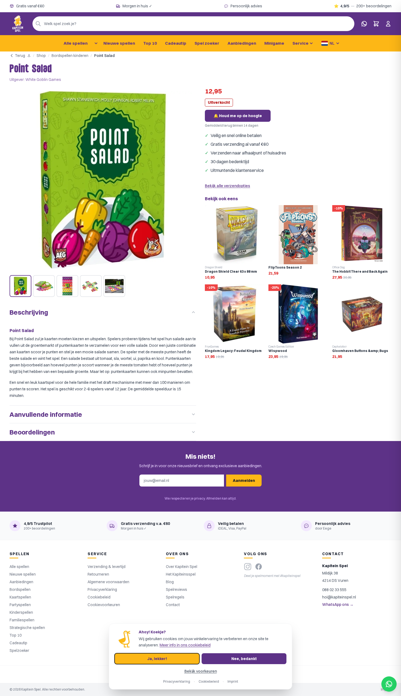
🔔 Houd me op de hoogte (238, 115)
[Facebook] (258, 566)
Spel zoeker (206, 43)
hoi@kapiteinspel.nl (339, 597)
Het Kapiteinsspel (181, 574)
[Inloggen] (388, 23)
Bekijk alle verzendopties (227, 185)
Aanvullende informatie (46, 414)
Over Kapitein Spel (181, 566)
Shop (41, 55)
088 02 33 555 (334, 589)
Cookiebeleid (99, 597)
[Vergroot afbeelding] (103, 180)
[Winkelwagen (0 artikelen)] (376, 23)
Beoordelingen (32, 432)
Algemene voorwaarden (108, 581)
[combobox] (193, 23)
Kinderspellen (21, 612)
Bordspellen (20, 589)
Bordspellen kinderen (70, 55)
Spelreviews (176, 589)
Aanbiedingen (242, 43)
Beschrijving (29, 312)
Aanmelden (244, 480)
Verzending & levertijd (106, 566)
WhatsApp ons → (338, 604)
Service (300, 43)
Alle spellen (76, 43)
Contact (173, 604)
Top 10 (150, 43)
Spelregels (175, 597)
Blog (170, 581)
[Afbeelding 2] (44, 286)
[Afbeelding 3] (67, 286)
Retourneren (98, 574)
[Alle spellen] (96, 43)
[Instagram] (248, 566)
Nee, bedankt (244, 658)
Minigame (274, 43)
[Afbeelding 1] (20, 286)
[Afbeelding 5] (114, 286)
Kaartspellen (20, 597)
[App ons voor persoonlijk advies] (364, 23)
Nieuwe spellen (119, 43)
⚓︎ (29, 55)
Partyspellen (20, 604)
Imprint (233, 681)
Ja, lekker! (157, 658)
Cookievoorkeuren (104, 604)
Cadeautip (175, 43)
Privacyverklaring (102, 589)
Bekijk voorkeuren (200, 671)
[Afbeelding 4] (91, 286)
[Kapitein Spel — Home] (18, 24)
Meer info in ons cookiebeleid (185, 645)
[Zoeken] (38, 23)
